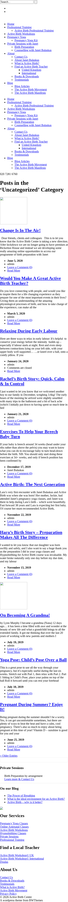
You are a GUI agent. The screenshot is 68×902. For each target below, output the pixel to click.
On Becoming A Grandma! (25, 615)
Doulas (4, 861)
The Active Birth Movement (31, 89)
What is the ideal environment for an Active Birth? (36, 798)
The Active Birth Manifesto (30, 92)
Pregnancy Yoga (16, 37)
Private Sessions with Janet (22, 43)
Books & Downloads (27, 76)
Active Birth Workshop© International (22, 858)
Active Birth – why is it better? (24, 802)
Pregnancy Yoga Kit (26, 40)
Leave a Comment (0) (19, 267)
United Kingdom (31, 69)
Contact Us (21, 56)
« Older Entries (8, 755)
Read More (13, 270)
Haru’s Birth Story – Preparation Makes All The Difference (31, 535)
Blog (10, 82)
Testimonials (22, 79)
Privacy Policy (8, 893)
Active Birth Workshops (21, 33)
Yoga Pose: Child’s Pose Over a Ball (33, 659)
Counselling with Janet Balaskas (33, 50)
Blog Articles (22, 86)
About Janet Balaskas (27, 60)
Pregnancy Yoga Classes (14, 823)
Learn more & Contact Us (19, 779)
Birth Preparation (24, 46)
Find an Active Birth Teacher (31, 66)
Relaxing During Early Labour (28, 331)
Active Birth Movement (13, 890)
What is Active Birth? (27, 63)
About (11, 53)
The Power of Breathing (21, 795)
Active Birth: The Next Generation (32, 484)
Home (10, 23)
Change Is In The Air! (20, 230)
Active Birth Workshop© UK (17, 855)
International (29, 73)
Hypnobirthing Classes (13, 833)
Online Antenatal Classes (14, 826)
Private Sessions (9, 836)
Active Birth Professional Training (34, 30)
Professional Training (19, 27)
